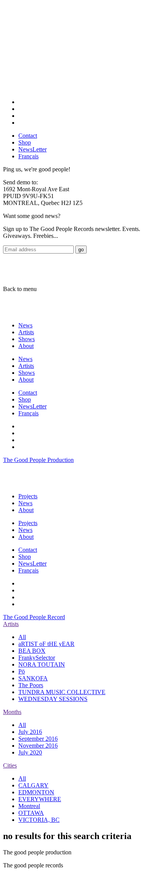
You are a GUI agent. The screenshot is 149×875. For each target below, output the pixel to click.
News (25, 325)
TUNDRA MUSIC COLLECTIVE (61, 692)
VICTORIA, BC (39, 819)
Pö (21, 671)
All (22, 637)
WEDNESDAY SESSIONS (52, 699)
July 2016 (30, 732)
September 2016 (38, 738)
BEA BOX (31, 650)
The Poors (30, 685)
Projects (27, 496)
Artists (26, 332)
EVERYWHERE (39, 799)
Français (28, 156)
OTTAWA (31, 813)
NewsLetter (32, 149)
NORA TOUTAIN (41, 664)
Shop (24, 142)
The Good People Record (34, 617)
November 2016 (38, 745)
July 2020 (30, 752)
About (26, 346)
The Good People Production (38, 460)
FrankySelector (36, 657)
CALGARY (33, 785)
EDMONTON (36, 792)
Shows (26, 339)
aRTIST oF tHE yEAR (46, 644)
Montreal (29, 806)
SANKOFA (33, 678)
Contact (27, 135)
